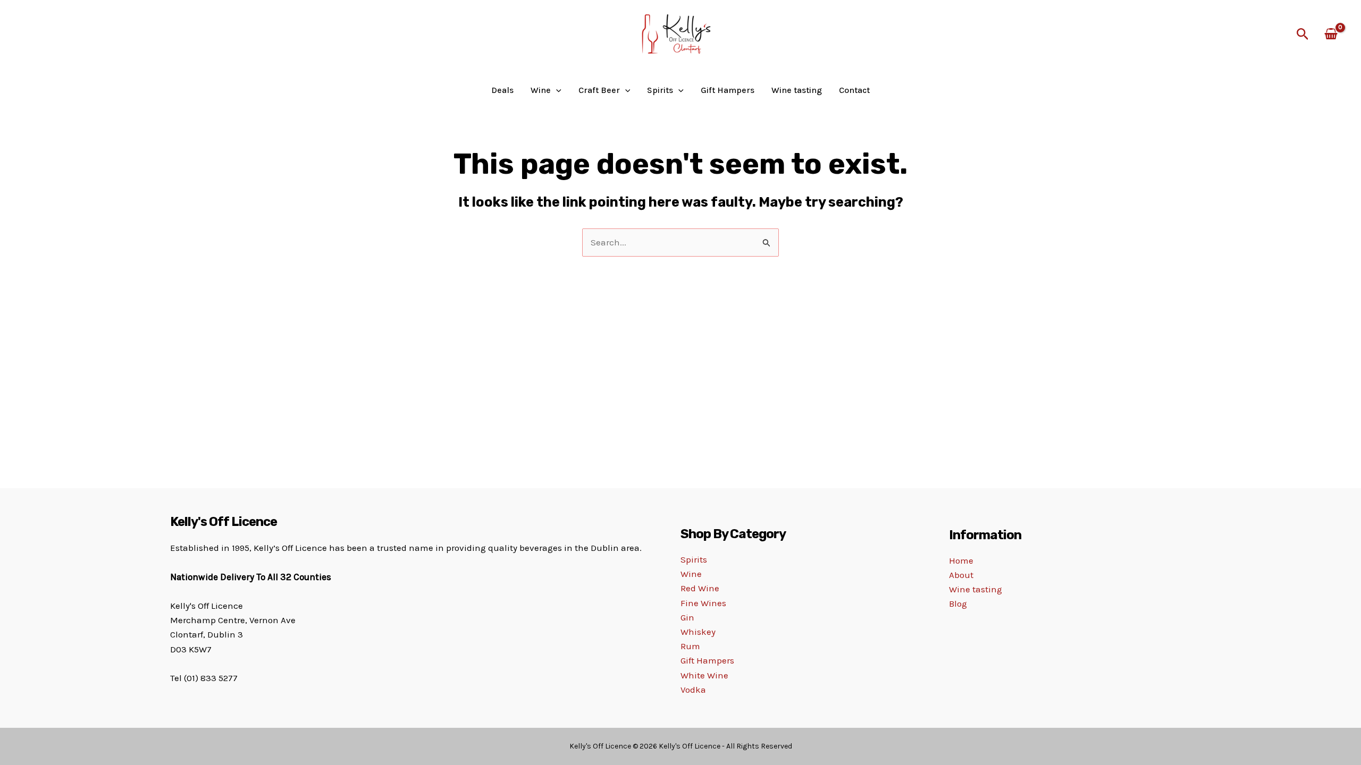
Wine (691, 573)
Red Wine (699, 588)
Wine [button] (541, 90)
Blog (958, 603)
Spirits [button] (660, 90)
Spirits (693, 559)
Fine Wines (703, 603)
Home (961, 560)
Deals (502, 90)
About (961, 575)
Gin (687, 617)
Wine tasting (796, 90)
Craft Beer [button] (599, 90)
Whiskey (698, 631)
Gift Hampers (727, 90)
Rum (690, 646)
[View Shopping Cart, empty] (1331, 34)
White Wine (704, 675)
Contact (854, 90)
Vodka (693, 689)
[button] (1302, 35)
